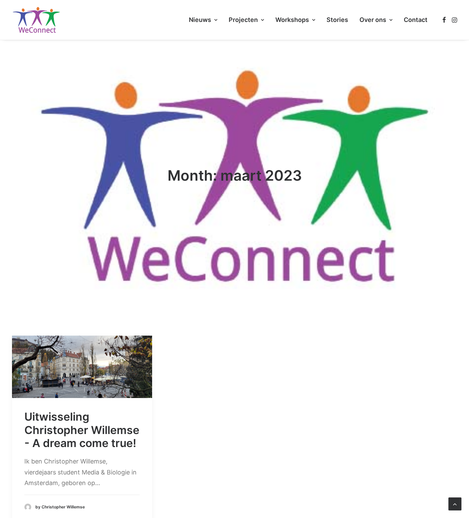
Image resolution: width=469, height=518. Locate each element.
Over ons (372, 19)
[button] (444, 20)
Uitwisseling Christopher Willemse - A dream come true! (81, 430)
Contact (415, 19)
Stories (337, 19)
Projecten (243, 19)
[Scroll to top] (454, 503)
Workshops (292, 19)
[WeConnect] (36, 20)
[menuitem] (203, 20)
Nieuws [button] (200, 19)
